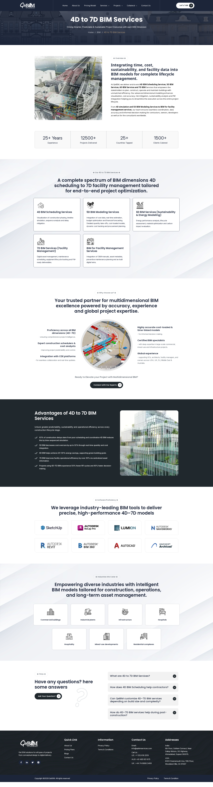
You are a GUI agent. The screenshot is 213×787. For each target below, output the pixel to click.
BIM (99, 32)
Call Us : (135, 752)
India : (167, 745)
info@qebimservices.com (142, 748)
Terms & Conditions (105, 749)
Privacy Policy (103, 745)
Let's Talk (184, 5)
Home (65, 5)
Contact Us (146, 5)
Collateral (131, 5)
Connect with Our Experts (105, 385)
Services (103, 5)
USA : (167, 758)
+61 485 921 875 (143, 759)
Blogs (66, 753)
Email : (134, 745)
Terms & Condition (171, 778)
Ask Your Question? (47, 696)
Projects (117, 5)
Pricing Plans (69, 749)
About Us (76, 5)
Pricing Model (90, 5)
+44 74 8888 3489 (143, 763)
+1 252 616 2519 (142, 755)
